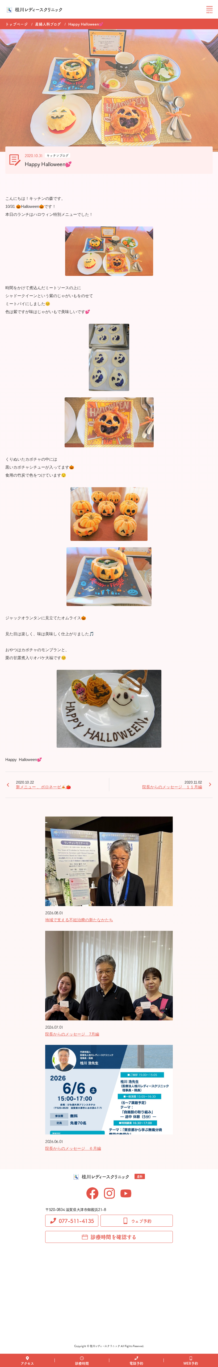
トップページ (16, 24)
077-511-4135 (76, 1221)
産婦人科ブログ (48, 24)
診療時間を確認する (113, 1237)
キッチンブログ (58, 155)
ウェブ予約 (141, 1221)
